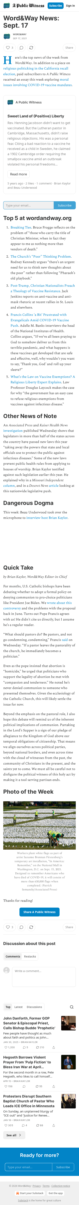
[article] (39, 1033)
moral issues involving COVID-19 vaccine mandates (37, 82)
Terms (46, 1186)
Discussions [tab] (34, 1007)
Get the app (56, 1193)
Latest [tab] (18, 1007)
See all (11, 1135)
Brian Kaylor (29, 1042)
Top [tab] (8, 1007)
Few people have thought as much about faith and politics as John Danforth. (27, 1035)
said (65, 640)
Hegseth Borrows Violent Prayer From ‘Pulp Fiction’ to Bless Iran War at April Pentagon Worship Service (27, 1062)
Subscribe (55, 5)
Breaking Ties (21, 227)
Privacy (37, 1186)
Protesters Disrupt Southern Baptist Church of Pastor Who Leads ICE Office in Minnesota (28, 1101)
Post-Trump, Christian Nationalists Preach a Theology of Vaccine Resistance (43, 288)
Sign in (70, 5)
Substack (23, 1200)
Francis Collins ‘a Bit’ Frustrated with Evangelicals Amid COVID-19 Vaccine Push (40, 320)
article (54, 485)
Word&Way (20, 34)
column (9, 485)
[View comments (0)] (21, 48)
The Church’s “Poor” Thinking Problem (41, 256)
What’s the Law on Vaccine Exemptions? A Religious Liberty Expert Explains (43, 379)
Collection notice (60, 1186)
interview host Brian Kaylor (46, 517)
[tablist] (20, 956)
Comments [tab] (13, 956)
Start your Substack (31, 1193)
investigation (13, 430)
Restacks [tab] (30, 956)
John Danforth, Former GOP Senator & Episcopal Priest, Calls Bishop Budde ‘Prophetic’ (29, 1023)
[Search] (72, 1007)
